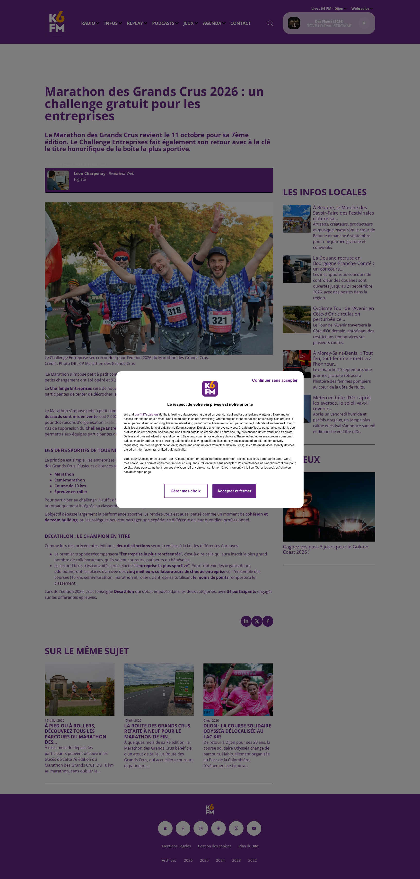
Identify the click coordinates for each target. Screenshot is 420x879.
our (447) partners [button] (146, 414)
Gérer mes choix (186, 491)
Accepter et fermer (234, 491)
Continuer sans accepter (275, 380)
